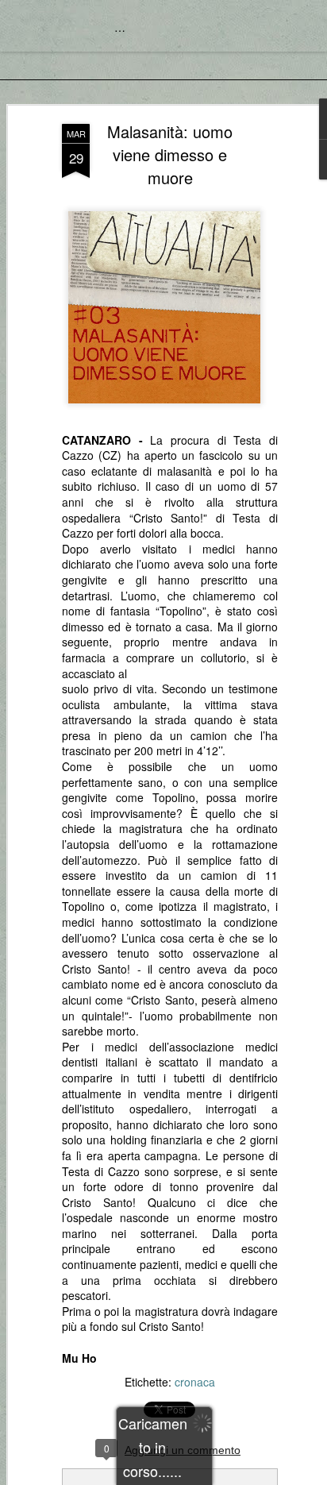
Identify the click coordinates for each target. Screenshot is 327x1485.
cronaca (195, 1382)
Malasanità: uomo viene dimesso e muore (170, 154)
